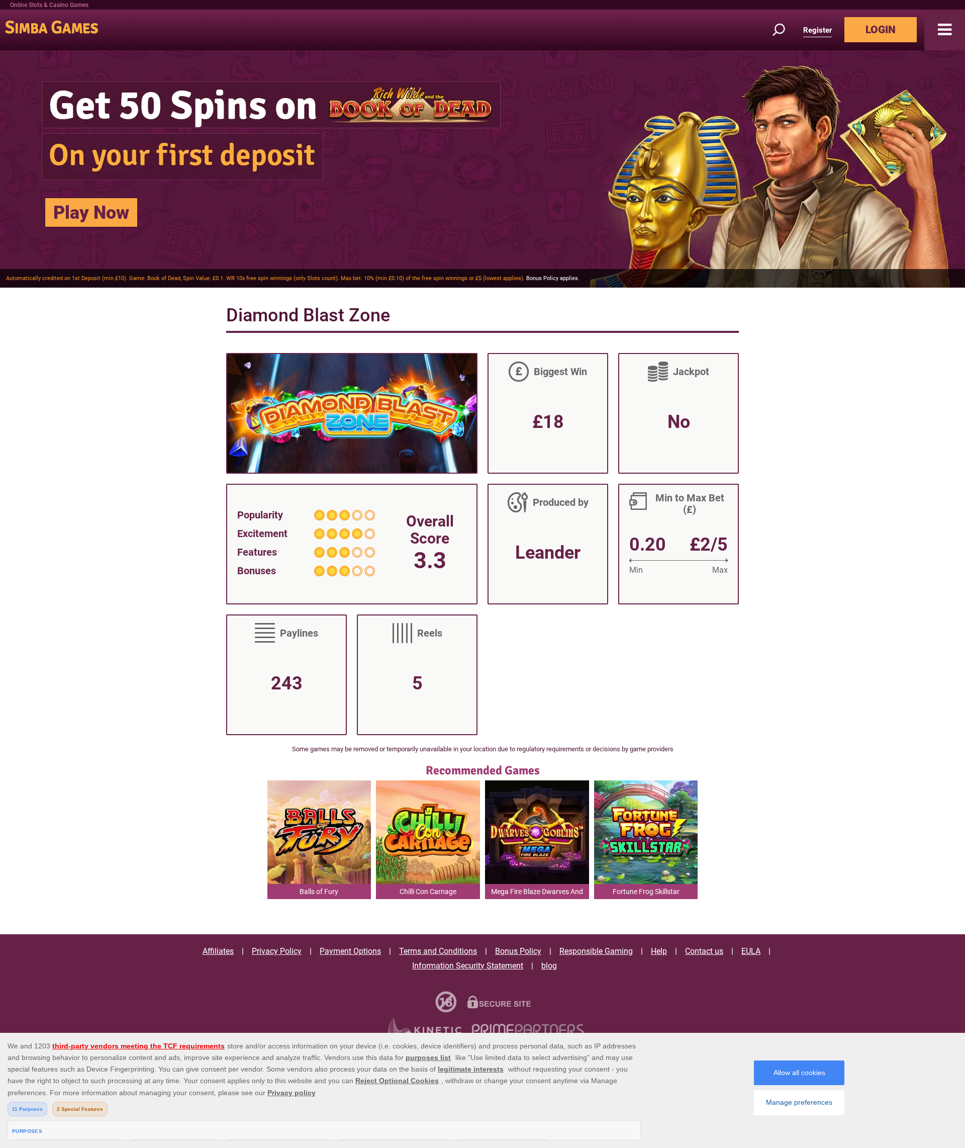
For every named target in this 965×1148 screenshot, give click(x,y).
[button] (944, 30)
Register (817, 30)
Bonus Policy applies (552, 278)
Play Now (91, 212)
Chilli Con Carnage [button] (428, 892)
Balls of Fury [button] (319, 892)
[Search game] (784, 30)
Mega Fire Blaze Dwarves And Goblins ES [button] (537, 893)
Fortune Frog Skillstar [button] (646, 892)
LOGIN (880, 30)
